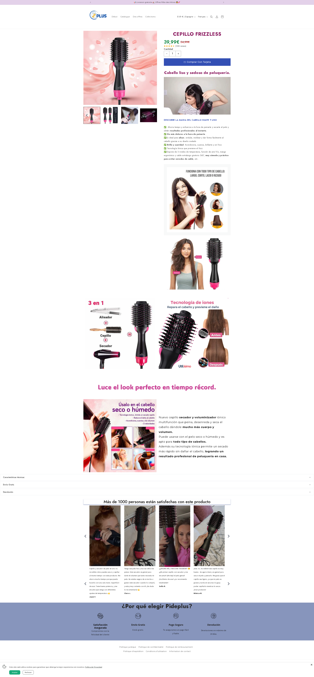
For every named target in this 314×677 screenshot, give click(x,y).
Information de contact (180, 651)
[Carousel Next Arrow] (153, 115)
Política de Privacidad (93, 667)
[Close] (311, 664)
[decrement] (166, 53)
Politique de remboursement (179, 647)
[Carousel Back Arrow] (86, 115)
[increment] (178, 53)
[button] (211, 17)
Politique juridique (127, 647)
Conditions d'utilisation (156, 651)
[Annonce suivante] (223, 2)
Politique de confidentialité (151, 647)
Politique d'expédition (133, 651)
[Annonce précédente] (90, 2)
